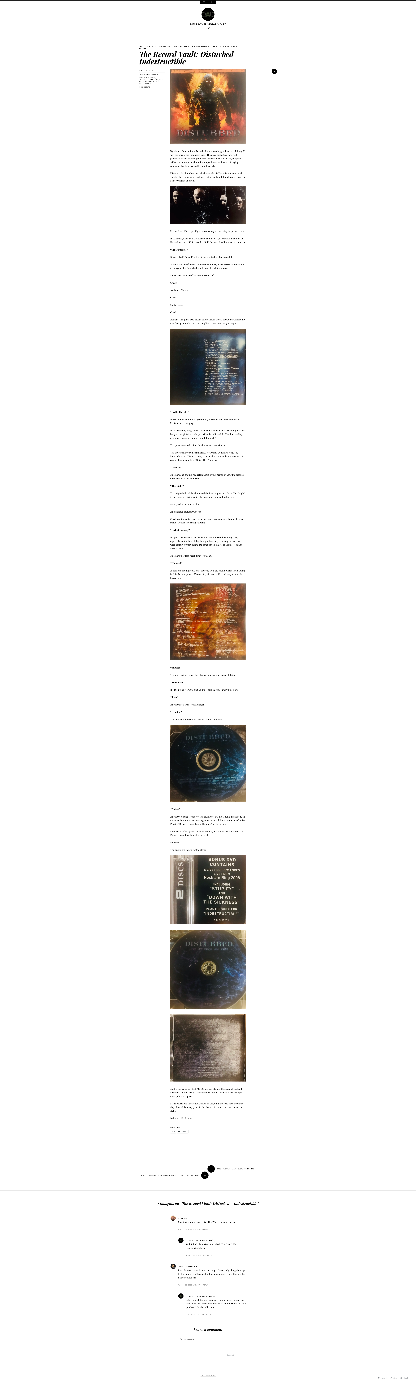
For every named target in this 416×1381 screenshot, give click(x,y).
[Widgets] (204, 2)
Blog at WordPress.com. (208, 1375)
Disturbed (143, 80)
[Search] (212, 2)
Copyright (176, 46)
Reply (205, 1229)
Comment (230, 1355)
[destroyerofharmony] (208, 14)
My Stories (225, 46)
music (141, 83)
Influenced (206, 46)
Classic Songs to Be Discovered (155, 46)
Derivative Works (191, 46)
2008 (141, 78)
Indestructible (152, 81)
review (148, 83)
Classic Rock (150, 78)
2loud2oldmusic (188, 1266)
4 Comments (144, 87)
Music (216, 46)
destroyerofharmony (208, 24)
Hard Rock (153, 80)
